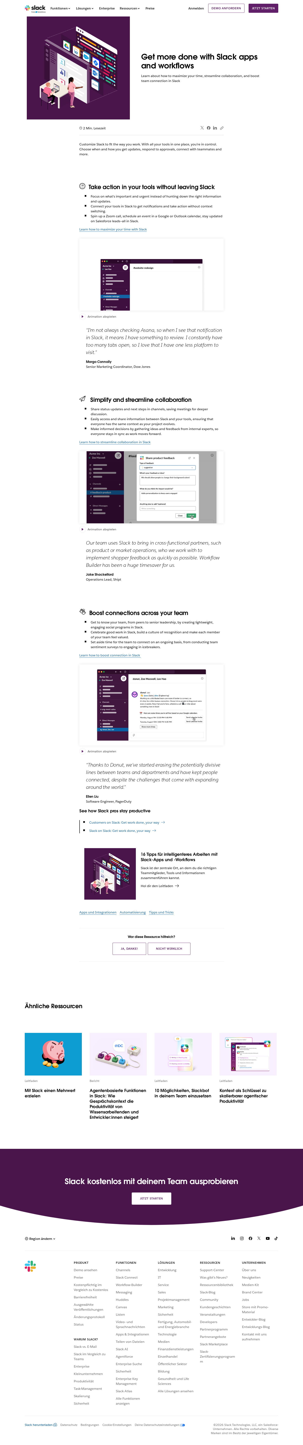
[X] (259, 1239)
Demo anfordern (226, 8)
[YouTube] (268, 1239)
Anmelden (196, 8)
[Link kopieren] (221, 128)
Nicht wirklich (169, 948)
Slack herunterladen (39, 1425)
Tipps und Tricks (161, 912)
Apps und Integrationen (97, 912)
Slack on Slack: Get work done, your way (119, 831)
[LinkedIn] (215, 128)
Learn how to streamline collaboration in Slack (114, 442)
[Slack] (35, 8)
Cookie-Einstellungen (117, 1425)
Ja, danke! (129, 948)
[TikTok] (276, 1239)
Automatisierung (133, 912)
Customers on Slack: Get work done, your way (124, 822)
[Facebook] (208, 128)
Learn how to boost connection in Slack (110, 655)
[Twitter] (202, 128)
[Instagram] (242, 1239)
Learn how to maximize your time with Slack (113, 229)
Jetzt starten (263, 8)
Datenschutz (68, 1425)
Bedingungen (90, 1425)
